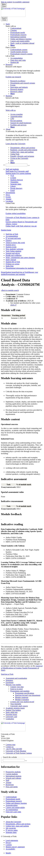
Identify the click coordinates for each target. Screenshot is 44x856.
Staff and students (12, 169)
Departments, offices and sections (18, 824)
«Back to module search (10, 290)
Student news (11, 245)
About (8, 129)
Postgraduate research (14, 801)
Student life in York (13, 262)
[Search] (29, 165)
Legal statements (12, 840)
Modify (8, 853)
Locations (9, 201)
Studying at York (12, 234)
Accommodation (12, 236)
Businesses (10, 785)
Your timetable (15, 704)
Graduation (10, 719)
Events (8, 197)
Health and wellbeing (13, 255)
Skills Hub (9, 266)
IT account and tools (13, 238)
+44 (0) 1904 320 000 (14, 749)
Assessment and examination (16, 678)
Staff (7, 780)
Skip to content (6, 2)
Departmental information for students (20, 268)
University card (11, 717)
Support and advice (13, 253)
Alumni (8, 199)
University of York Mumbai (16, 751)
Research (9, 65)
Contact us (9, 747)
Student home (6, 230)
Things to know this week (15, 243)
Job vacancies (11, 828)
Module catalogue (21, 697)
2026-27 (13, 305)
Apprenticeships (12, 805)
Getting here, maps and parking (17, 826)
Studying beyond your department (27, 695)
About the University (13, 822)
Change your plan (17, 687)
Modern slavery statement (15, 847)
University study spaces (19, 706)
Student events (11, 247)
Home (3, 272)
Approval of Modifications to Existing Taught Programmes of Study (21, 668)
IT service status (12, 830)
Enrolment (9, 682)
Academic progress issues (15, 708)
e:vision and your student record (22, 702)
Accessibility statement (20, 2)
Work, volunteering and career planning (20, 258)
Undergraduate (11, 797)
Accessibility (10, 849)
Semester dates (11, 832)
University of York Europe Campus (19, 753)
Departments (10, 193)
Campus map (10, 745)
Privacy (8, 843)
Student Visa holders (13, 710)
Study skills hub (11, 712)
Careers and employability (15, 807)
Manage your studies (13, 685)
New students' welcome (14, 249)
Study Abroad (11, 260)
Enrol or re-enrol (16, 689)
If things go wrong (12, 264)
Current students (12, 774)
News (8, 195)
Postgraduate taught (13, 799)
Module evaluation (22, 700)
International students (13, 776)
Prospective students (13, 772)
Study (8, 24)
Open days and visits (13, 812)
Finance (8, 240)
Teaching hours (11, 714)
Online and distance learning (16, 803)
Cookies (9, 845)
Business (9, 96)
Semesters (9, 680)
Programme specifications (24, 693)
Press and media (12, 787)
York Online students (13, 251)
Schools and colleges (13, 778)
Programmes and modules (15, 274)
